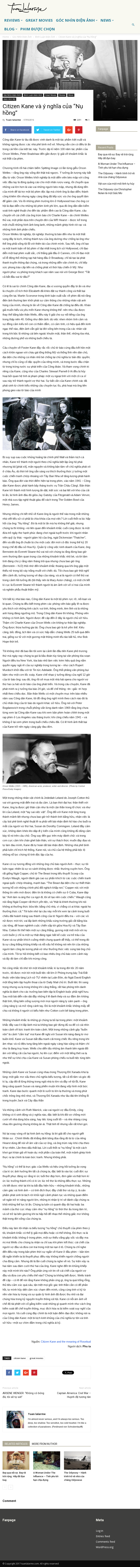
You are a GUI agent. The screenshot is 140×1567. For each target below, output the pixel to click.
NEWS (105, 20)
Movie (70, 95)
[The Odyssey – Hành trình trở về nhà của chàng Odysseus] (77, 1460)
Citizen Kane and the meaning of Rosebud (66, 1341)
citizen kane (20, 1358)
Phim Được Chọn (37, 29)
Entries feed (103, 1536)
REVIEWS (12, 20)
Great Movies (50, 95)
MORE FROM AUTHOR (44, 1443)
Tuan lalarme (13, 119)
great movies (36, 1358)
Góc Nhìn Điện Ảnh (12, 95)
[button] (133, 24)
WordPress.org (104, 1547)
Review (62, 95)
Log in (99, 1530)
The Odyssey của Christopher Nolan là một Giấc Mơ (115, 191)
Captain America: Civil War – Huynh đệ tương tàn (74, 1395)
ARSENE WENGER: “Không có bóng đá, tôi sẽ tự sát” (23, 1395)
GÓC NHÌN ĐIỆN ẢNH (75, 20)
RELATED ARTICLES (16, 1443)
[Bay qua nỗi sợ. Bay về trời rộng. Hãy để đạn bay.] (16, 1460)
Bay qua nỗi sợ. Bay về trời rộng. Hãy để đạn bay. (14, 1476)
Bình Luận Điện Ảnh (33, 95)
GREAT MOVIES (39, 20)
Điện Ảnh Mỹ (9, 99)
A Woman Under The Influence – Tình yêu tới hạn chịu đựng (45, 1476)
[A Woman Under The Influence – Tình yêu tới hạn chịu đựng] (46, 1460)
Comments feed (105, 1541)
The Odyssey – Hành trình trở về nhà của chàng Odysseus (75, 1476)
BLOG (9, 29)
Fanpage (103, 128)
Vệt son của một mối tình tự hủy (116, 183)
